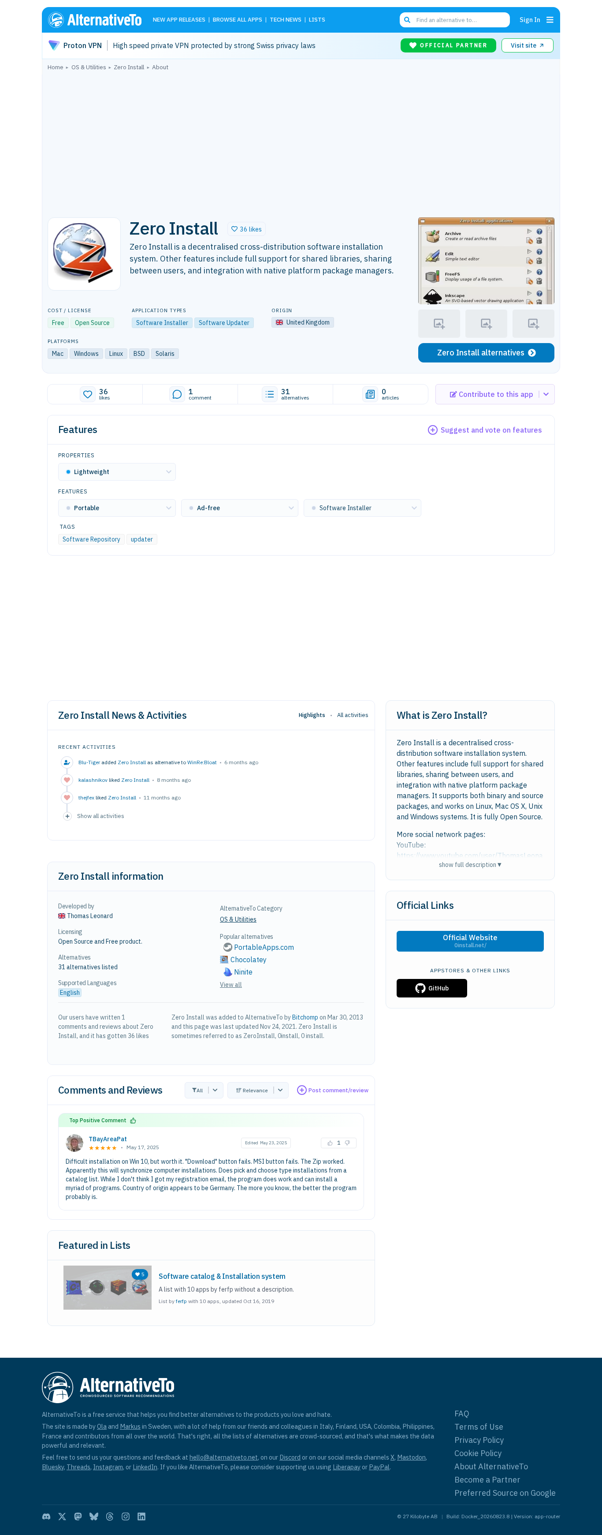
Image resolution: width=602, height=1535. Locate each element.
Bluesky (53, 1467)
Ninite (243, 971)
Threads (78, 1467)
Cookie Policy (478, 1453)
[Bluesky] (93, 1516)
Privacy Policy (479, 1440)
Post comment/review (338, 1090)
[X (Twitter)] (62, 1516)
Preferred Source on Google (505, 1493)
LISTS (317, 20)
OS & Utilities (238, 919)
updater (142, 539)
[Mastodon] (78, 1516)
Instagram (108, 1467)
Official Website (470, 941)
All (200, 1090)
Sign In (530, 19)
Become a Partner (487, 1480)
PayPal (379, 1467)
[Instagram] (125, 1516)
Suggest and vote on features (491, 430)
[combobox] (455, 19)
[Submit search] (407, 20)
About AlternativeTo (491, 1466)
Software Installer (162, 323)
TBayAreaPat (108, 1139)
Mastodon (411, 1457)
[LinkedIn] (141, 1516)
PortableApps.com (264, 947)
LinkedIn (145, 1467)
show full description (470, 864)
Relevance (255, 1090)
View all (231, 985)
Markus (130, 1426)
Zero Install (132, 762)
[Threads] (109, 1516)
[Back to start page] (98, 20)
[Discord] (46, 1516)
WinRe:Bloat (202, 762)
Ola (102, 1426)
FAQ (461, 1413)
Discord (290, 1457)
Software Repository (91, 539)
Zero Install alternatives (480, 352)
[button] (246, 229)
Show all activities (100, 816)
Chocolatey (248, 959)
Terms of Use (478, 1427)
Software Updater (224, 323)
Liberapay (346, 1467)
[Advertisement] (301, 141)
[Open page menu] (550, 20)
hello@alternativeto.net (224, 1457)
